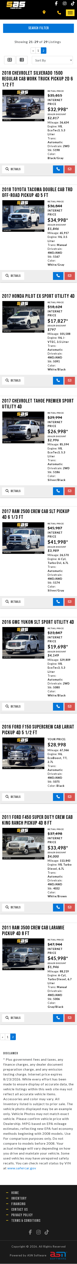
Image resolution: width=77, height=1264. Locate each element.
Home (15, 1193)
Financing (18, 1204)
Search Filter (38, 28)
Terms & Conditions (25, 1221)
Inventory (19, 1198)
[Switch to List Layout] (22, 60)
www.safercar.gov (21, 1168)
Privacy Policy (22, 1215)
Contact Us (19, 1209)
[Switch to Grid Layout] (9, 60)
